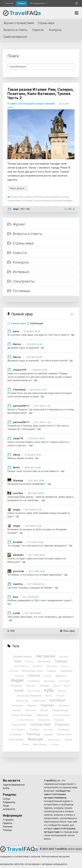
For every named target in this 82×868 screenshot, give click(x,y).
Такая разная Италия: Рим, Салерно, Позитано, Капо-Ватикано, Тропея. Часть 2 (40, 93)
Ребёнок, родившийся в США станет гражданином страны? (39, 600)
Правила (7, 823)
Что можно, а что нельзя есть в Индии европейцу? (34, 574)
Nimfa (16, 467)
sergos (16, 509)
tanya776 (18, 438)
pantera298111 (21, 406)
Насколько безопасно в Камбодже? (26, 484)
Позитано (38, 197)
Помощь (7, 830)
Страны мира (46, 23)
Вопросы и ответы (15, 29)
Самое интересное (15, 36)
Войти (6, 788)
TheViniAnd (19, 389)
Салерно (27, 197)
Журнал (19, 224)
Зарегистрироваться (14, 784)
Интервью (21, 272)
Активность (9, 809)
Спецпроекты (24, 281)
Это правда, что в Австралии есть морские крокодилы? (37, 545)
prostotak (18, 571)
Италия (14, 197)
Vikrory (16, 455)
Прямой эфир (22, 314)
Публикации (36, 323)
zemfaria (18, 493)
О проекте (8, 819)
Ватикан (47, 200)
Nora (15, 597)
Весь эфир (69, 631)
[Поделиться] (24, 209)
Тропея (65, 197)
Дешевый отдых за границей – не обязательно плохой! (37, 360)
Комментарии (18, 323)
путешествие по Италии (19, 200)
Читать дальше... (18, 188)
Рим (20, 197)
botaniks (18, 542)
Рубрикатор (9, 802)
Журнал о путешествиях (19, 23)
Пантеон (37, 200)
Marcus (17, 344)
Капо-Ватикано (52, 197)
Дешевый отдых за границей (23, 348)
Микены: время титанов (20, 458)
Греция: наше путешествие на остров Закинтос (33, 471)
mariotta (18, 584)
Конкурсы (55, 29)
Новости (37, 29)
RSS (12, 631)
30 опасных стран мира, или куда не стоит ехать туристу (38, 335)
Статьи (6, 799)
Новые (21, 3)
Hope (16, 209)
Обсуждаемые (38, 3)
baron (16, 331)
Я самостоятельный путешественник (31, 103)
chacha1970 (19, 370)
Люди (6, 805)
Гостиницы (21, 291)
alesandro (18, 555)
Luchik (16, 613)
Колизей (56, 200)
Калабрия (67, 200)
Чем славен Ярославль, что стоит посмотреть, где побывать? (40, 617)
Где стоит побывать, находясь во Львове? (30, 587)
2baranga (18, 480)
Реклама (7, 826)
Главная (9, 3)
